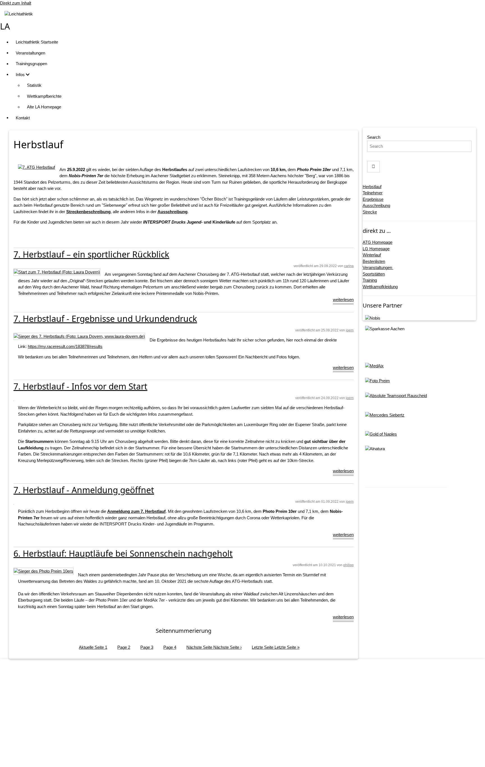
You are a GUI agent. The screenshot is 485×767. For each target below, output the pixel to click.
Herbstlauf (372, 186)
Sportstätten (374, 274)
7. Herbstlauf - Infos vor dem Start (80, 386)
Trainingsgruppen (31, 63)
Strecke (370, 212)
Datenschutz (248, 725)
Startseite (248, 703)
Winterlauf (372, 254)
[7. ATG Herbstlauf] (36, 167)
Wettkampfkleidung (380, 286)
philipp (348, 565)
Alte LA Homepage (44, 106)
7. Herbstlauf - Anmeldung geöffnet (83, 490)
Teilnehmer (373, 192)
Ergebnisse (373, 199)
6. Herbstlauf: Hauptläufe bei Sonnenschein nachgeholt (123, 553)
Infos (21, 74)
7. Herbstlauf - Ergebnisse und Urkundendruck (105, 318)
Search (373, 137)
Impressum (248, 714)
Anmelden (248, 757)
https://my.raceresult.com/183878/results (65, 346)
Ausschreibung (376, 205)
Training (370, 280)
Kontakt (23, 117)
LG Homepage (376, 248)
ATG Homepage (377, 242)
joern (350, 330)
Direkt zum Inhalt (15, 3)
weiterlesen (343, 299)
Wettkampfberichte (44, 96)
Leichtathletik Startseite (37, 42)
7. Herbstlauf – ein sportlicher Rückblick (91, 254)
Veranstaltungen (30, 53)
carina (349, 266)
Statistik (34, 85)
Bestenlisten (374, 261)
